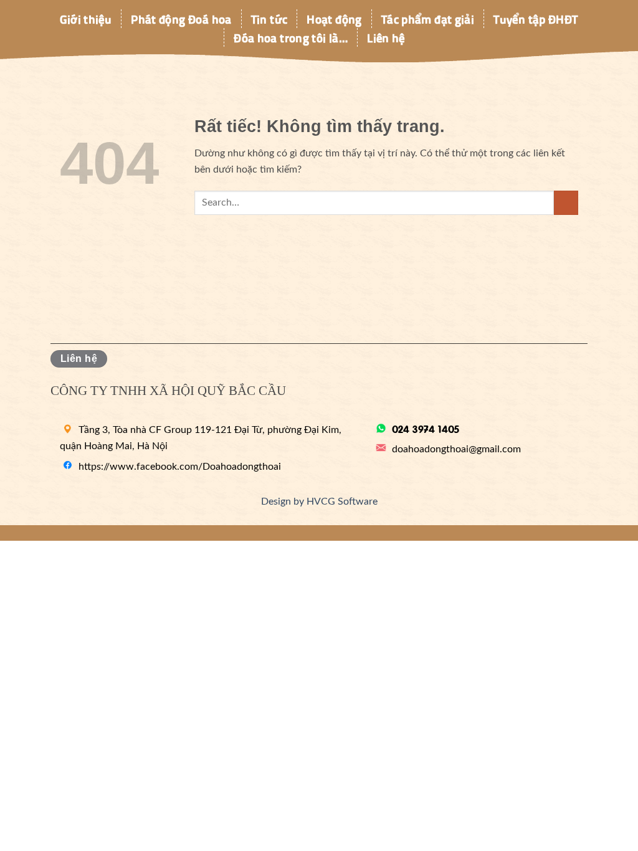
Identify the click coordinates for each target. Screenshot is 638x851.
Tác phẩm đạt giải (427, 19)
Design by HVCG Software (319, 501)
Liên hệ (386, 37)
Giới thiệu (86, 19)
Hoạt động (334, 19)
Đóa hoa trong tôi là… (291, 37)
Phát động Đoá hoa (181, 19)
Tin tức (269, 19)
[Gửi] (566, 203)
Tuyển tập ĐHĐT (535, 19)
